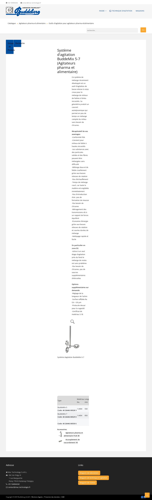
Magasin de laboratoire (89, 473)
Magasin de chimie (87, 483)
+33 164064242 (12, 3)
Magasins (140, 11)
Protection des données (52, 497)
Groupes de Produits (11, 46)
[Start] (142, 497)
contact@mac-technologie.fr (31, 3)
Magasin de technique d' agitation (93, 478)
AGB (62, 497)
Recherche (18, 43)
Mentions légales (37, 497)
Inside (101, 11)
